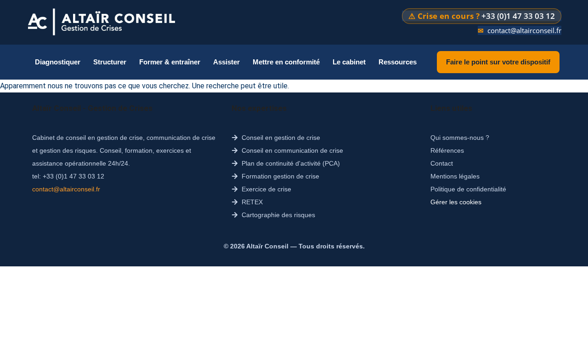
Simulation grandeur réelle (314, 170)
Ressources (398, 62)
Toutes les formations (177, 129)
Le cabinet (349, 62)
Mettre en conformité (286, 62)
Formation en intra (173, 149)
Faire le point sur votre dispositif (498, 62)
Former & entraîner (169, 62)
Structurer (109, 62)
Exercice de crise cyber (308, 190)
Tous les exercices (300, 129)
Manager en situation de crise (190, 170)
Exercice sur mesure (304, 149)
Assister (226, 62)
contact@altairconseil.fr (524, 30)
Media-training (167, 230)
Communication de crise (182, 210)
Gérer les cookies (455, 202)
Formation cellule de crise (184, 190)
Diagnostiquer (57, 62)
